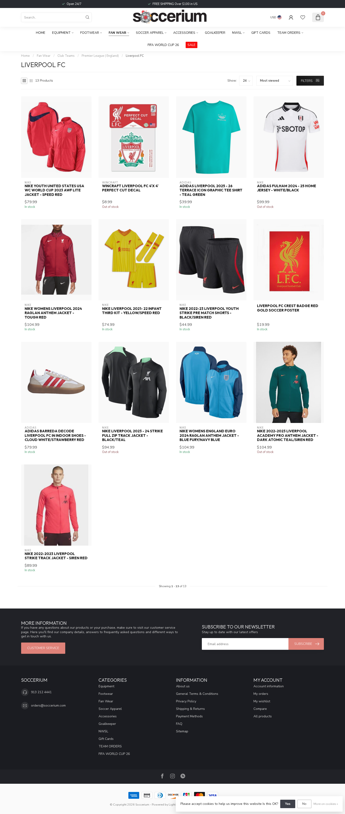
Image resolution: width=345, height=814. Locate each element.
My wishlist (261, 701)
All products (262, 716)
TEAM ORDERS (288, 32)
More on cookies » (326, 804)
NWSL (237, 32)
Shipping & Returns (190, 709)
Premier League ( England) (100, 56)
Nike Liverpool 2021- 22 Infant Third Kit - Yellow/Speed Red (132, 311)
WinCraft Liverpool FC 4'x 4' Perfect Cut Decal (130, 188)
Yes (287, 804)
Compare (260, 709)
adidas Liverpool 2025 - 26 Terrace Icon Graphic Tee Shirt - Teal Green (211, 190)
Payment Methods (189, 716)
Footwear (89, 32)
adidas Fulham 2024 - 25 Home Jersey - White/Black (286, 188)
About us (183, 686)
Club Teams (66, 56)
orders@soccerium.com (48, 705)
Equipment (61, 32)
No (304, 804)
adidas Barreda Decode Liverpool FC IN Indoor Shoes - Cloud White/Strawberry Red (55, 435)
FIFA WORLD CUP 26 (163, 45)
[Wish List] (302, 17)
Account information (268, 686)
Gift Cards (260, 32)
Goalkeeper (215, 32)
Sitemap (182, 731)
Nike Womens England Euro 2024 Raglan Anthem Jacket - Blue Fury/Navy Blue (209, 435)
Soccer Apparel (150, 32)
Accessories (184, 32)
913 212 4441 (41, 692)
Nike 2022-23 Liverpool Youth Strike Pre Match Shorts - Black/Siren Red (209, 313)
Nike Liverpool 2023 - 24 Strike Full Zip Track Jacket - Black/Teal (132, 435)
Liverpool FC (135, 56)
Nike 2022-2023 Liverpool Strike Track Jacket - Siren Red (56, 556)
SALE (192, 45)
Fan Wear (117, 32)
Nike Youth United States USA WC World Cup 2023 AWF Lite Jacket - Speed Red (54, 190)
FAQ (179, 724)
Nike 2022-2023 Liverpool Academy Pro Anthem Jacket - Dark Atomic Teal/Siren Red (287, 435)
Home (40, 32)
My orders (260, 694)
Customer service (43, 648)
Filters (307, 81)
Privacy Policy (186, 701)
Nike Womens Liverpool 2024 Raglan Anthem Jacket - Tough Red (53, 313)
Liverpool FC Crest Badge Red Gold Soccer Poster (287, 308)
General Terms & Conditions (197, 694)
